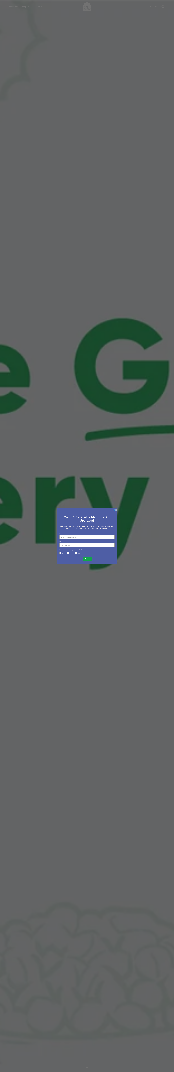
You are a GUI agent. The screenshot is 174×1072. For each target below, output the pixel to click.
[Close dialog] (115, 510)
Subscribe (87, 559)
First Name (63, 542)
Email (61, 534)
